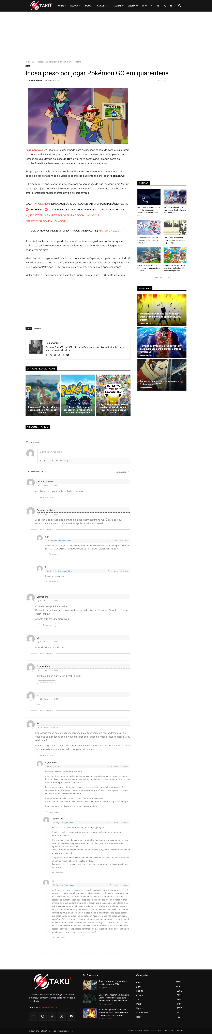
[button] (179, 6)
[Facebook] (151, 5)
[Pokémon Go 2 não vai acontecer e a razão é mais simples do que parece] (78, 395)
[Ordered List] (57, 461)
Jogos (34, 62)
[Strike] (52, 461)
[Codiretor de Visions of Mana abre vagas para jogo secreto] (149, 255)
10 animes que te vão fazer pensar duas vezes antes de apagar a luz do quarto (160, 316)
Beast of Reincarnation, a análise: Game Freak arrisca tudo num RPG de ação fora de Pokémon (114, 998)
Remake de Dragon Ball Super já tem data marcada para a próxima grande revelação (160, 348)
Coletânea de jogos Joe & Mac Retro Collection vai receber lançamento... (174, 268)
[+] (69, 461)
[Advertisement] (106, 37)
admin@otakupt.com (48, 1007)
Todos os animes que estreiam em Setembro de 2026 (159, 383)
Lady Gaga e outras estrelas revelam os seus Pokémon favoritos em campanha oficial (113, 408)
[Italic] (44, 461)
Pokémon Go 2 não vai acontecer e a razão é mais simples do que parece (78, 410)
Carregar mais (161, 277)
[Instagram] (158, 5)
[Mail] (55, 354)
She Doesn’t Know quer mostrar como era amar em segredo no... (175, 240)
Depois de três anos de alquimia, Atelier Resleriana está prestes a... (175, 210)
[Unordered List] (61, 461)
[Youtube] (171, 5)
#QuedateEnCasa (38, 215)
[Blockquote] (65, 461)
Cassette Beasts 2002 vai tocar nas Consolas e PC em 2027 (147, 240)
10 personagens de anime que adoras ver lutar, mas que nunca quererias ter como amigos (113, 1012)
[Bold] (40, 461)
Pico (59, 766)
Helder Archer (36, 80)
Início (28, 62)
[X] (164, 5)
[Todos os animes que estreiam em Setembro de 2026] (161, 375)
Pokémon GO (39, 328)
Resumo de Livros (66, 541)
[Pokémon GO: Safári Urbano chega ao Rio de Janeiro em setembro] (43, 395)
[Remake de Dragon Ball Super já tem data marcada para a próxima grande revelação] (161, 342)
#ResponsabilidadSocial (68, 215)
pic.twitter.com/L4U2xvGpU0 (46, 221)
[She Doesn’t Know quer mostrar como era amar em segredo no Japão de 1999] (175, 228)
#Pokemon (42, 203)
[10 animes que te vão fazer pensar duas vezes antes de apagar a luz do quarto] (161, 310)
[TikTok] (59, 354)
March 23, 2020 (109, 230)
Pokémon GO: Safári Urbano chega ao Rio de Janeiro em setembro (42, 410)
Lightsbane (69, 822)
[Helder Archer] (36, 348)
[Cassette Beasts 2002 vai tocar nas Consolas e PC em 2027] (149, 228)
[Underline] (48, 461)
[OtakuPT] (41, 6)
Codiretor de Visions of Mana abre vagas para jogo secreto (148, 268)
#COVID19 (93, 215)
